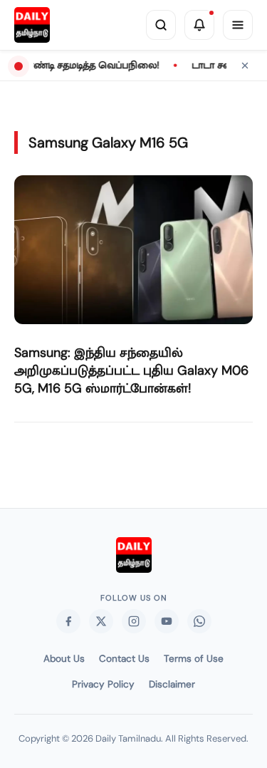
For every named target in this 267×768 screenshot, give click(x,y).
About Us (64, 659)
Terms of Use (194, 659)
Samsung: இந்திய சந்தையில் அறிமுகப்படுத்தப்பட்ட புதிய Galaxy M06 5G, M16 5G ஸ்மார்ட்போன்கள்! (131, 370)
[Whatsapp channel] (199, 621)
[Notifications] (199, 25)
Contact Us (124, 659)
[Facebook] (68, 621)
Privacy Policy (103, 684)
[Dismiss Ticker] (245, 65)
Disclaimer (172, 684)
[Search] (161, 25)
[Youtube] (167, 621)
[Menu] (238, 25)
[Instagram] (134, 621)
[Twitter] (101, 621)
